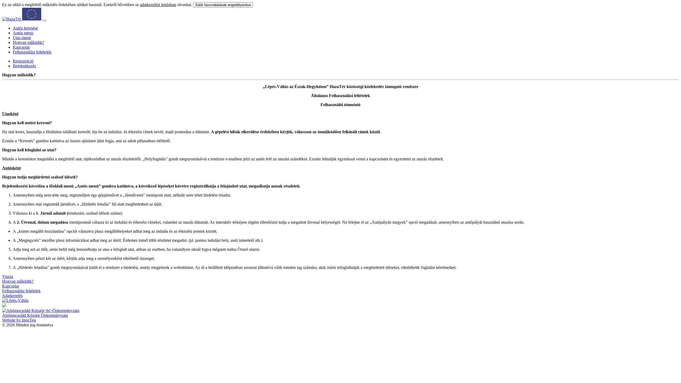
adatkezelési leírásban (158, 4)
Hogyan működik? (28, 42)
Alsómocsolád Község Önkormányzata (35, 315)
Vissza (7, 276)
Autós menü (23, 33)
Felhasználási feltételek (32, 52)
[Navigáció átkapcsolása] (44, 20)
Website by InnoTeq (19, 320)
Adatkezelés (12, 295)
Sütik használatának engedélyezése (223, 5)
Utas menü (22, 37)
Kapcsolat (21, 47)
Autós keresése (25, 28)
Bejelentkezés (24, 66)
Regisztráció (23, 61)
